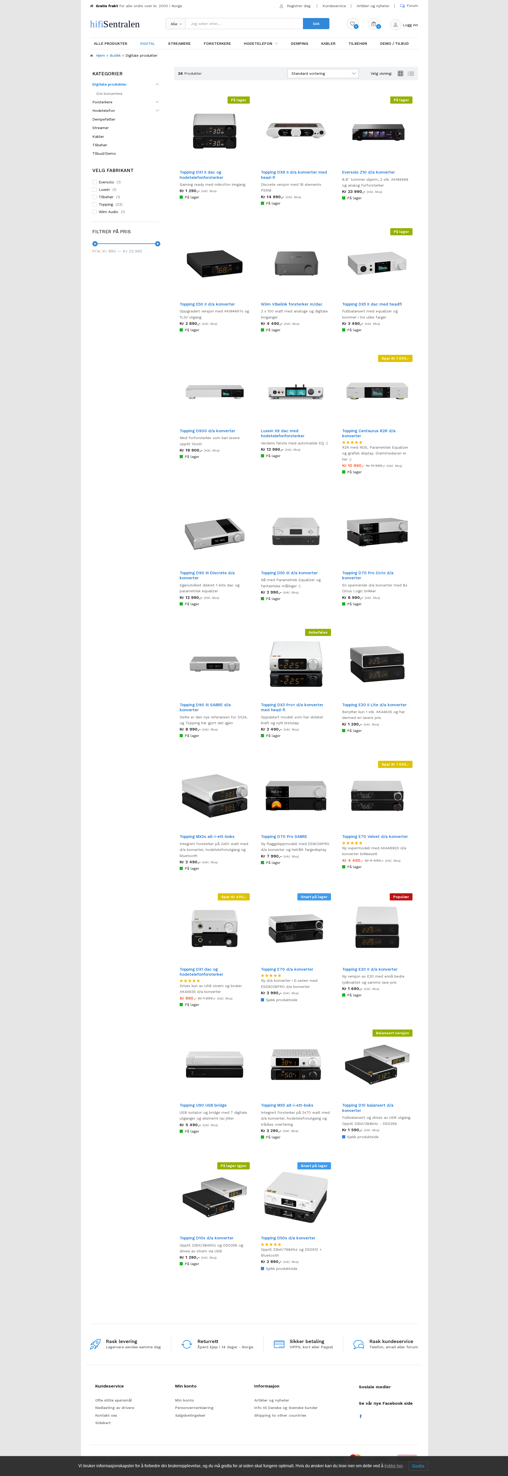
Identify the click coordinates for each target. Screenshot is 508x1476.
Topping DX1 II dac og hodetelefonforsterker (201, 175)
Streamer (100, 128)
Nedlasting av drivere (114, 1408)
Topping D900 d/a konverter (207, 430)
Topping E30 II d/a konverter (370, 969)
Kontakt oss (106, 1415)
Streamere (179, 43)
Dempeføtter (103, 119)
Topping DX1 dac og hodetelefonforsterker (201, 972)
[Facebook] (360, 1417)
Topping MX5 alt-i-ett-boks (287, 1105)
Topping (106, 204)
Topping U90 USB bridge (203, 1105)
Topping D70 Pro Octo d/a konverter (367, 576)
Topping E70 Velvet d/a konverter (375, 836)
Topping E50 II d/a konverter (207, 304)
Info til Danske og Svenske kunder (286, 1408)
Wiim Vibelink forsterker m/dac (292, 304)
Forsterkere (217, 43)
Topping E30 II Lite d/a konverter (374, 704)
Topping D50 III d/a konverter (289, 573)
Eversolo (106, 182)
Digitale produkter (109, 84)
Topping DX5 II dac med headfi (372, 304)
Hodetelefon (103, 110)
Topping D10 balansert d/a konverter (367, 1108)
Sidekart (103, 1423)
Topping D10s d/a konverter (207, 1238)
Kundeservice (334, 6)
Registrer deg (298, 6)
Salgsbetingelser (190, 1415)
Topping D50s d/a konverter (288, 1238)
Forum (412, 5)
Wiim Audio (108, 212)
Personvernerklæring (194, 1408)
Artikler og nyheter (373, 6)
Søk (316, 23)
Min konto (184, 1400)
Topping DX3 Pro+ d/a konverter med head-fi (292, 707)
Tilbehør (357, 43)
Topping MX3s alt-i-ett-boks (207, 836)
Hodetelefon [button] (258, 43)
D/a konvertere (109, 93)
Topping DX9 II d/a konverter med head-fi (294, 175)
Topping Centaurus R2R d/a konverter (369, 433)
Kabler (328, 43)
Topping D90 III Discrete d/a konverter (207, 576)
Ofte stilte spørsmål (113, 1400)
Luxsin (104, 189)
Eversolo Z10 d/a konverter (368, 172)
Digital (147, 43)
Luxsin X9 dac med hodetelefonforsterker (283, 433)
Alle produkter (110, 43)
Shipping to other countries (280, 1415)
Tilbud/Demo (104, 153)
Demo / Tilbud (394, 43)
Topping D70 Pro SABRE (284, 836)
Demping (299, 43)
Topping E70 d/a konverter (287, 969)
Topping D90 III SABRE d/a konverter (205, 707)
